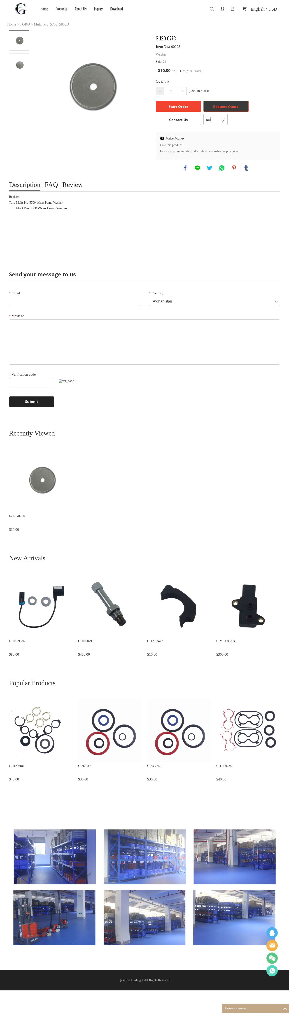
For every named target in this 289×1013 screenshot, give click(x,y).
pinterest (234, 168)
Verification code (22, 374)
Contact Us (178, 119)
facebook (185, 168)
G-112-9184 (16, 766)
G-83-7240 (154, 766)
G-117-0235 (224, 766)
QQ (272, 932)
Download (116, 9)
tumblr (246, 168)
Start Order (178, 106)
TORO (25, 24)
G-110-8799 (85, 641)
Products (61, 9)
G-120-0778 (17, 516)
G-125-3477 (155, 641)
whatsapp (221, 168)
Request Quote (226, 106)
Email (14, 293)
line (197, 168)
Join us (164, 151)
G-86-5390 (85, 766)
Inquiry (98, 9)
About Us (80, 9)
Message (16, 316)
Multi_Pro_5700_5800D (51, 24)
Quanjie (272, 945)
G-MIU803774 (225, 641)
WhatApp (272, 970)
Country (156, 293)
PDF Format (208, 119)
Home (44, 9)
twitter (209, 168)
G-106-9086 (17, 641)
